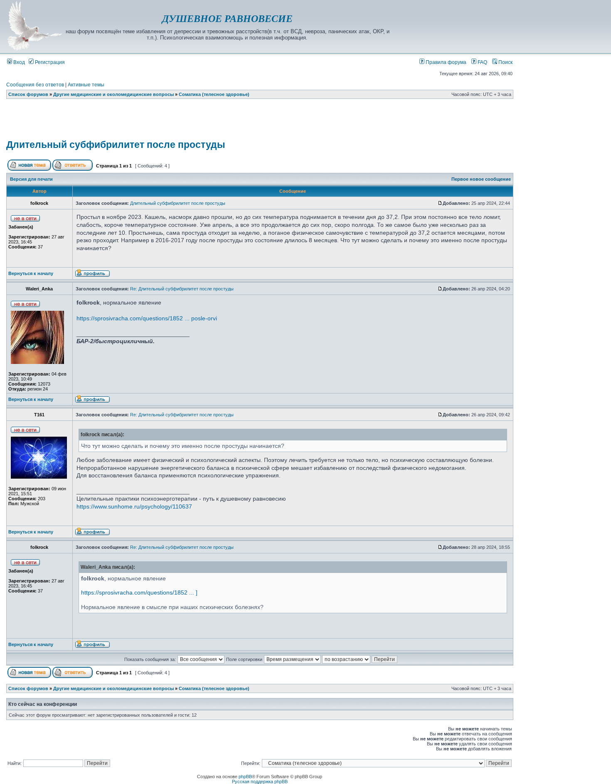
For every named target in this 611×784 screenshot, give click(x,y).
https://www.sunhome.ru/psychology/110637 (134, 506)
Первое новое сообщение (481, 179)
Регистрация (49, 62)
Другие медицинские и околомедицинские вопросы (113, 94)
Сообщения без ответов (35, 85)
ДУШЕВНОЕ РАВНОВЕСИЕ (227, 18)
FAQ (481, 62)
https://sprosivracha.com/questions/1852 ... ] (139, 592)
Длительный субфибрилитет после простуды (115, 144)
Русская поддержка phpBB (260, 781)
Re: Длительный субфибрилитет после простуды (182, 288)
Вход (18, 62)
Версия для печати (31, 179)
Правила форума (445, 62)
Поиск (504, 62)
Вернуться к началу (30, 273)
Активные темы (86, 85)
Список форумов (28, 94)
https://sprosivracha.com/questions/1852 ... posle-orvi (146, 318)
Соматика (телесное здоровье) (214, 94)
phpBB (245, 776)
